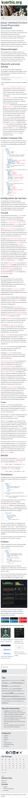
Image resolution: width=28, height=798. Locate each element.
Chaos (20, 680)
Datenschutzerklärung (9, 788)
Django (20, 683)
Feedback (6, 786)
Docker (5, 686)
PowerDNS (21, 693)
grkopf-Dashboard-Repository (9, 30)
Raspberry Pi (23, 696)
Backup (13, 680)
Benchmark (16, 680)
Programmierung (7, 696)
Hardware (6, 739)
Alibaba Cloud (5, 680)
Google (9, 688)
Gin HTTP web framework (16, 441)
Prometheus (13, 538)
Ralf (20, 696)
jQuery (20, 688)
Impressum (6, 790)
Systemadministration (19, 699)
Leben (9, 690)
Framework (5, 688)
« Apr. (2, 776)
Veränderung (19, 701)
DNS (23, 683)
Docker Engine (10, 686)
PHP (11, 693)
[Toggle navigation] (3, 18)
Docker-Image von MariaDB (11, 217)
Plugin (17, 693)
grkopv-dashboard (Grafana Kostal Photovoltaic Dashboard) (14, 25)
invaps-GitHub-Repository (8, 411)
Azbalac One (19, 794)
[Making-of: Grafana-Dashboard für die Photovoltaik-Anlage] (20, 633)
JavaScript (15, 688)
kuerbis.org (4, 690)
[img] (7, 752)
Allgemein (6, 735)
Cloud (22, 680)
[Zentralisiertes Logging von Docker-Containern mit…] (7, 633)
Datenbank (10, 683)
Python (16, 696)
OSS (2, 693)
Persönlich (6, 693)
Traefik (5, 701)
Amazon (10, 680)
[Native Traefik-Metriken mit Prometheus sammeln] (7, 649)
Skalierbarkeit (9, 699)
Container (5, 683)
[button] (5, 618)
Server (4, 699)
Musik (16, 690)
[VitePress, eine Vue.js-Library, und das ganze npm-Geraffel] (20, 647)
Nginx (19, 690)
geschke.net (4, 780)
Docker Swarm (17, 686)
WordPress (5, 703)
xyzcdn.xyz (3, 782)
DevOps (14, 683)
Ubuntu (9, 701)
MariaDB (12, 690)
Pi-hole (15, 693)
